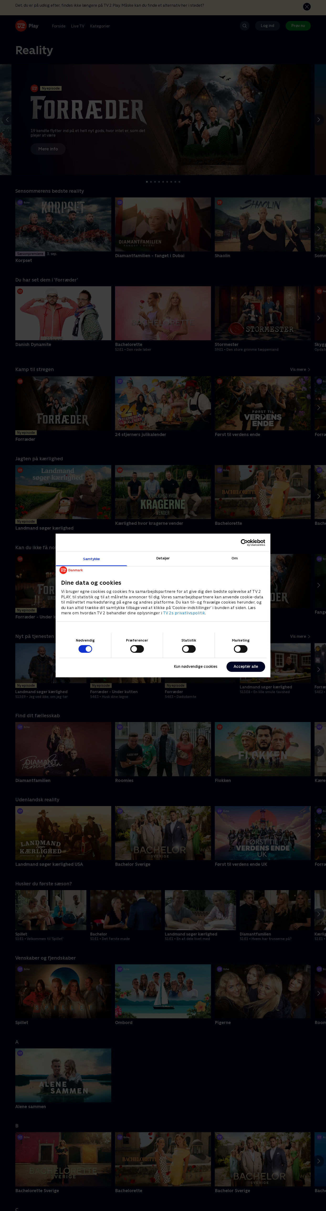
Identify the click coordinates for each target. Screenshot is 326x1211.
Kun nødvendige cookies (195, 666)
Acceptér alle (246, 666)
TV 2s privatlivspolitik (184, 613)
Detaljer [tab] (163, 558)
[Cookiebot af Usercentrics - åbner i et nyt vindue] (244, 542)
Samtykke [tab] (91, 559)
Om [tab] (234, 558)
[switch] (137, 649)
